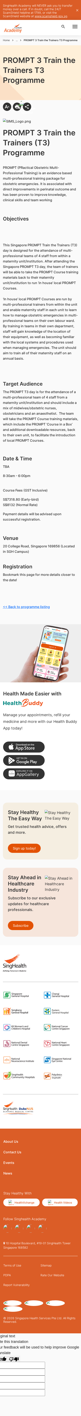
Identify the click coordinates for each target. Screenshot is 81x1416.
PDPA (7, 1275)
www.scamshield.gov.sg (51, 16)
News (7, 1173)
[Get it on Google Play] (24, 760)
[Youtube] (19, 1228)
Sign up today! (24, 848)
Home (6, 40)
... (17, 40)
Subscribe (20, 925)
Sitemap (46, 1265)
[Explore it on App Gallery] (24, 773)
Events (8, 1163)
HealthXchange (24, 1202)
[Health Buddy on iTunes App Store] (24, 747)
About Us (10, 1141)
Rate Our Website (52, 1275)
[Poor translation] (14, 1359)
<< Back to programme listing (26, 607)
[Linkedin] (42, 1228)
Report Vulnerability (16, 1285)
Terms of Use (12, 1265)
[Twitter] (31, 1228)
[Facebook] (7, 1228)
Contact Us (12, 1152)
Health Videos (63, 1202)
